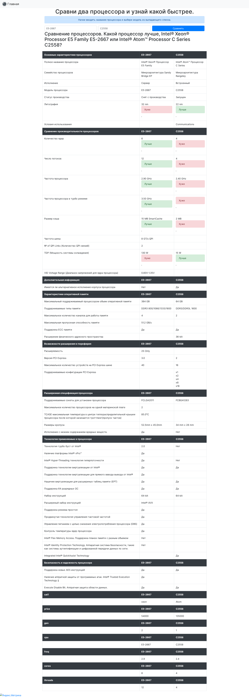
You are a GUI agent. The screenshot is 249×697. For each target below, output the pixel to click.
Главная (13, 4)
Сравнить (178, 28)
